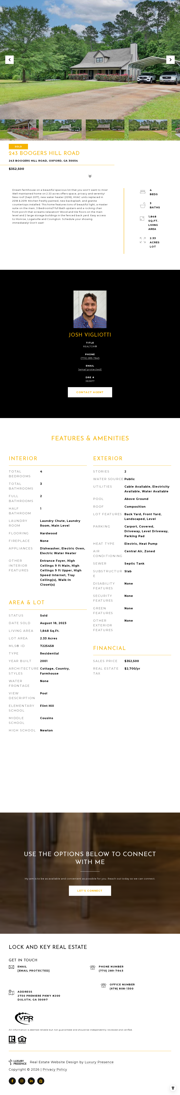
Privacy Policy (55, 1069)
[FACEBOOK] (12, 1080)
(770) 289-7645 (90, 358)
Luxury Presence (99, 1062)
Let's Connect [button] (90, 890)
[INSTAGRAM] (21, 1080)
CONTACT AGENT (90, 392)
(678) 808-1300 (122, 988)
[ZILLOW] (40, 1080)
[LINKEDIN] (31, 1080)
